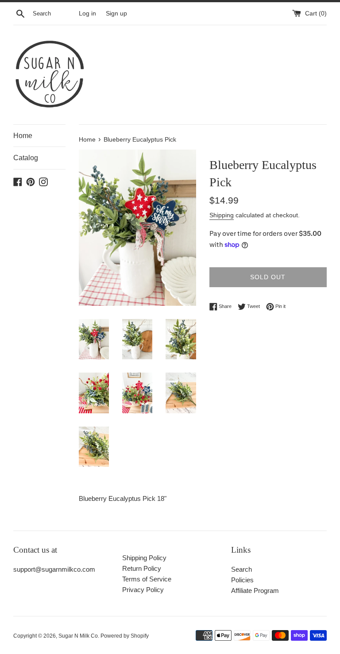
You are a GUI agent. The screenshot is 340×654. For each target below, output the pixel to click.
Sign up (116, 13)
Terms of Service (146, 579)
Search (241, 569)
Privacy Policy (143, 589)
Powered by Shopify (124, 636)
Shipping (221, 215)
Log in (87, 13)
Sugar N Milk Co (78, 636)
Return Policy (141, 568)
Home (22, 135)
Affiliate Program (255, 590)
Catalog (25, 158)
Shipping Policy (144, 558)
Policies (242, 580)
